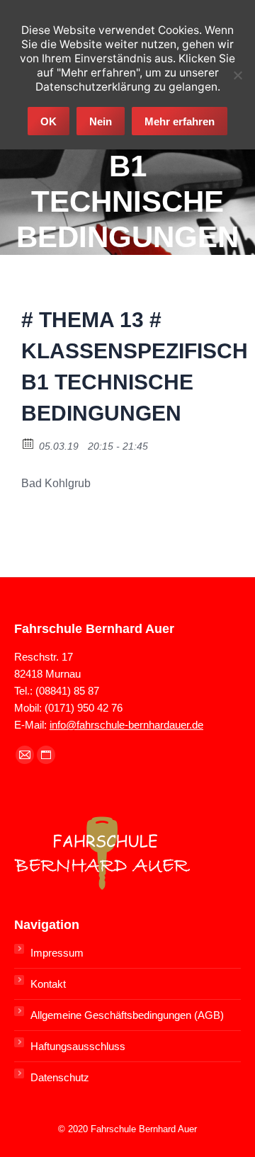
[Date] (28, 443)
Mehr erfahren (179, 121)
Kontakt (48, 984)
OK (48, 121)
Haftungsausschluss (77, 1046)
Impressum (57, 953)
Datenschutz (59, 1077)
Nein (100, 121)
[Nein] (237, 75)
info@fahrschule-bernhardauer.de (126, 725)
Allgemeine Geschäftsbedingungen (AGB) (127, 1015)
